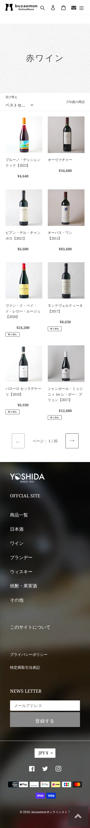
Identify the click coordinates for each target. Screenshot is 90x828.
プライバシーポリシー (29, 654)
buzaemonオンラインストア (51, 812)
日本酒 (17, 529)
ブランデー (21, 557)
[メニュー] (81, 7)
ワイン (17, 543)
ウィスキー (21, 571)
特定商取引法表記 (25, 667)
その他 (17, 600)
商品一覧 (19, 515)
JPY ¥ (43, 753)
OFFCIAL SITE (25, 496)
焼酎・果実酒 (23, 586)
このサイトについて (30, 627)
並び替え (12, 97)
